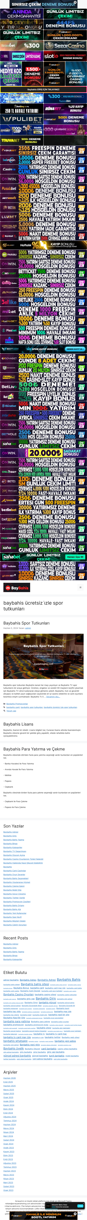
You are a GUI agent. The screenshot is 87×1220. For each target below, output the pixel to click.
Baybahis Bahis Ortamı (13, 905)
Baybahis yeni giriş (30, 1044)
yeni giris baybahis (60, 1059)
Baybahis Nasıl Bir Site (14, 1017)
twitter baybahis (9, 1059)
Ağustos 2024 (9, 1117)
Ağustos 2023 (9, 1163)
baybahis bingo (7, 988)
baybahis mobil (25, 1015)
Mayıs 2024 (8, 1128)
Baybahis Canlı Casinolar (14, 871)
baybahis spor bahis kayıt (55, 1031)
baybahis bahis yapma (74, 985)
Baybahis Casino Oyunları (18, 994)
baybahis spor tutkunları (32, 707)
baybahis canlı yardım (70, 991)
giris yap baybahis (55, 1052)
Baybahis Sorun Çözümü (14, 894)
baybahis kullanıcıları (47, 1012)
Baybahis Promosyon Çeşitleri (16, 902)
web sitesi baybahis (24, 1059)
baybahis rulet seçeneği (10, 1028)
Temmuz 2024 (10, 1121)
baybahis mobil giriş (40, 1015)
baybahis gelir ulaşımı (9, 999)
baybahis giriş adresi (64, 999)
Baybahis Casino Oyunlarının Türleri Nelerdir (23, 859)
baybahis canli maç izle (55, 988)
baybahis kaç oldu (12, 1011)
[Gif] (43, 245)
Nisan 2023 (8, 1179)
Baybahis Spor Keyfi (12, 917)
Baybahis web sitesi (70, 1037)
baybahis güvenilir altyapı (50, 1006)
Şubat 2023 (8, 1186)
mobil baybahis (72, 1056)
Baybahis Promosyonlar (17, 704)
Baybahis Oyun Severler (14, 874)
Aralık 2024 (8, 1101)
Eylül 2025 (8, 1082)
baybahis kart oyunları (25, 1008)
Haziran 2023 (9, 1171)
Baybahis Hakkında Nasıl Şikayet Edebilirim (23, 863)
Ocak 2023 (8, 1190)
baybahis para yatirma (16, 1021)
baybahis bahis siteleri (11, 985)
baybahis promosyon (13, 1024)
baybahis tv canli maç (56, 1034)
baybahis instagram (10, 1008)
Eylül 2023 (8, 1159)
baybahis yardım (33, 1041)
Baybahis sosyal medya (12, 1031)
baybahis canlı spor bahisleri (51, 991)
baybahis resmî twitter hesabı (73, 1025)
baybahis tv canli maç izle (17, 1037)
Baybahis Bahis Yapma (13, 840)
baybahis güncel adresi (12, 1006)
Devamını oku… (53, 697)
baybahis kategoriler (39, 1008)
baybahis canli (13, 707)
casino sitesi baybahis (67, 1049)
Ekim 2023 (8, 1155)
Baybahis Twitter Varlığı (14, 898)
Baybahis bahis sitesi (35, 984)
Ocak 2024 (8, 1144)
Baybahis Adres (28, 980)
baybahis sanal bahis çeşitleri (27, 1028)
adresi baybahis (11, 980)
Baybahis (7, 867)
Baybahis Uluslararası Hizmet (16, 882)
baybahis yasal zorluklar (46, 1041)
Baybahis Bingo (10, 843)
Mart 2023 (8, 1182)
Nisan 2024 (8, 1132)
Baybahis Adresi (10, 832)
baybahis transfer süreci (25, 1034)
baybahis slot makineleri (61, 1028)
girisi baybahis (39, 1052)
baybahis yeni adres (65, 1041)
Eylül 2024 (8, 1113)
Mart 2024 (8, 1136)
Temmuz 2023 (10, 1167)
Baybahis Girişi (31, 1002)
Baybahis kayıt (62, 1008)
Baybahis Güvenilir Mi (67, 1006)
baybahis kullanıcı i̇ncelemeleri (31, 1012)
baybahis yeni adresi (11, 1045)
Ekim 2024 (8, 1109)
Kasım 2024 (8, 1105)
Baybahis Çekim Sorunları (15, 925)
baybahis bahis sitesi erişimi (58, 985)
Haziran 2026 (9, 1078)
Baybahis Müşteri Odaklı (14, 921)
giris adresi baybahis (11, 1052)
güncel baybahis (40, 1055)
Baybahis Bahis (68, 980)
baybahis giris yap (26, 998)
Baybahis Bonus (21, 988)
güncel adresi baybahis (17, 1055)
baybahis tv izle (38, 1037)
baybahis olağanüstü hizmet (34, 1018)
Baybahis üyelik (13, 1048)
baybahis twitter (53, 1037)
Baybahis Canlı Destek (30, 991)
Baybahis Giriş (10, 836)
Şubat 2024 (8, 1140)
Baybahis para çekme (40, 1021)
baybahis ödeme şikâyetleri (49, 1045)
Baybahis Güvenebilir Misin (32, 1006)
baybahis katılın (50, 1008)
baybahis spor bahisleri (72, 1031)
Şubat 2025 (8, 1093)
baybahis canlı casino (11, 991)
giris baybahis (26, 1052)
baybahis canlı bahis (74, 988)
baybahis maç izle (62, 1011)
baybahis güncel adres (65, 1003)
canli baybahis (48, 1048)
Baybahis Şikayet (32, 1049)
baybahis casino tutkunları (67, 995)
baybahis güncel (47, 1002)
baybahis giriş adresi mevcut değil (13, 1003)
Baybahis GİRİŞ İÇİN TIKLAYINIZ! (43, 89)
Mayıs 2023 (8, 1175)
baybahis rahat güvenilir (56, 1025)
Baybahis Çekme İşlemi (13, 886)
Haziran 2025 (9, 1086)
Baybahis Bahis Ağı (12, 909)
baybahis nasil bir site (58, 1014)
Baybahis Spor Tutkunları (26, 623)
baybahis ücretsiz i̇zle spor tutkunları (60, 707)
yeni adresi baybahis (42, 1059)
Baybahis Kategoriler (12, 847)
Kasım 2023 (8, 1151)
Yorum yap (11, 711)
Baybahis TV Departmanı (14, 851)
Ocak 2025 (8, 1097)
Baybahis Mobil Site (12, 890)
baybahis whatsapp (15, 1041)
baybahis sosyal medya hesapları (34, 1031)
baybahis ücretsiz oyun (64, 1045)
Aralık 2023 (8, 1148)
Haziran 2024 (9, 1124)
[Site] (43, 150)
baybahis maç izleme (11, 1015)
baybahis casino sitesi (45, 994)
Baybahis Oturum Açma (14, 855)
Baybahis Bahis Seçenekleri (15, 878)
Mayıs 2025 (8, 1090)
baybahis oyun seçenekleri (53, 1018)
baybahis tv (39, 1034)
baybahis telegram (10, 1034)
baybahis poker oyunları (60, 1022)
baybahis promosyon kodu (36, 1025)
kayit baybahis (56, 1055)
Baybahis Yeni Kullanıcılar (14, 913)
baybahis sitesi (44, 1028)
